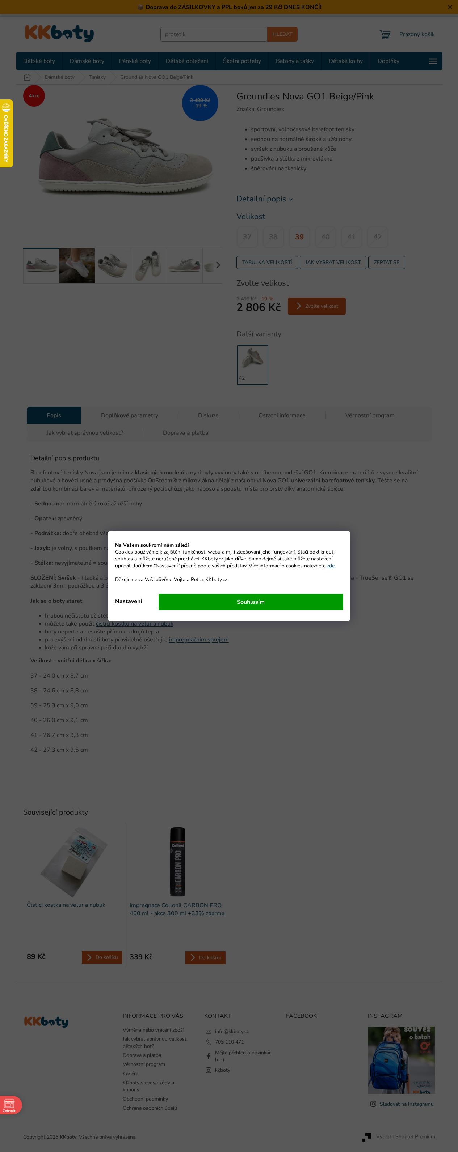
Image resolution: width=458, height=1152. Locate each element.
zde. (331, 565)
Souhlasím (251, 602)
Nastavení (128, 601)
